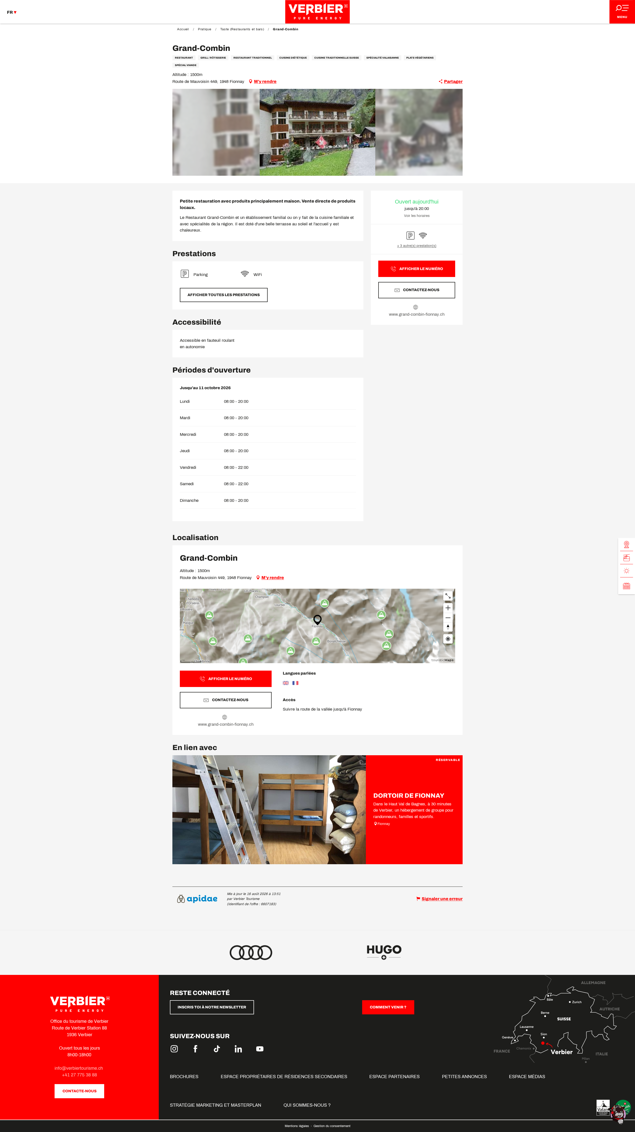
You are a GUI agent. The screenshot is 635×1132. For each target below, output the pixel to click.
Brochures (184, 1076)
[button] (318, 132)
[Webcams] (626, 544)
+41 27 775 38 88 (79, 1074)
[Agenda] (626, 585)
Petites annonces (464, 1076)
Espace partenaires (394, 1076)
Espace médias (527, 1076)
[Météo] (626, 570)
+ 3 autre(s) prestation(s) (416, 246)
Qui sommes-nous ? (307, 1105)
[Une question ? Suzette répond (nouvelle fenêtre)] (617, 1114)
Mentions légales (297, 1126)
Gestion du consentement (332, 1126)
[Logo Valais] (603, 1108)
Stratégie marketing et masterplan (215, 1105)
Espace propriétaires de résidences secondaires (284, 1076)
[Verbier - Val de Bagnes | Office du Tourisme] (317, 12)
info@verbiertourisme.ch (79, 1068)
